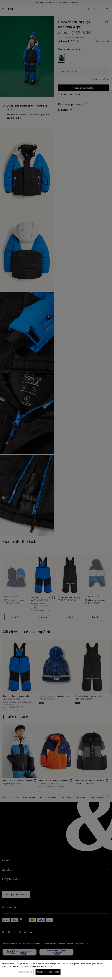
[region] (56, 968)
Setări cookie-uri (25, 972)
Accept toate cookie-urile (48, 972)
